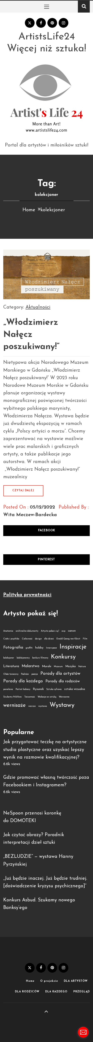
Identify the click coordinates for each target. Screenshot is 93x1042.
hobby (39, 647)
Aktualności (38, 307)
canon (72, 630)
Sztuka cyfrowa (54, 689)
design (38, 639)
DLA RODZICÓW (27, 991)
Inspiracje (73, 647)
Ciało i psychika (11, 639)
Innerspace (51, 648)
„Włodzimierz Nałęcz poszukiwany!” (31, 334)
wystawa (42, 706)
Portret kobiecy (23, 689)
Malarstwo (30, 666)
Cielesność (27, 639)
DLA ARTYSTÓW (76, 981)
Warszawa (64, 697)
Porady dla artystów (60, 673)
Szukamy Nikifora (12, 697)
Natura (82, 666)
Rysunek (38, 689)
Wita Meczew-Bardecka (30, 514)
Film (85, 639)
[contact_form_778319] (83, 1032)
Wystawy (62, 705)
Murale (46, 666)
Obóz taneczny (10, 674)
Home (30, 981)
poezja (34, 674)
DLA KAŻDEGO (56, 991)
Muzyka (70, 666)
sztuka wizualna (74, 689)
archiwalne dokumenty (27, 631)
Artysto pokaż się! (50, 631)
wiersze (32, 706)
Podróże (25, 674)
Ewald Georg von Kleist (68, 639)
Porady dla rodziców (62, 681)
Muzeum (58, 666)
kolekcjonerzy (23, 658)
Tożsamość (29, 697)
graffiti (29, 648)
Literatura (11, 666)
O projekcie (49, 981)
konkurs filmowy (40, 658)
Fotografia (13, 647)
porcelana (8, 689)
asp (63, 631)
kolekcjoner (8, 658)
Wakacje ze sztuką (47, 697)
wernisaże (14, 705)
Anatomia (8, 631)
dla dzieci (49, 639)
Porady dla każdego (23, 681)
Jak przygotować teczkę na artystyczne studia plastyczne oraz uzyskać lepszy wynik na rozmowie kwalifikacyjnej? (45, 750)
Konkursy (63, 657)
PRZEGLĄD (81, 991)
